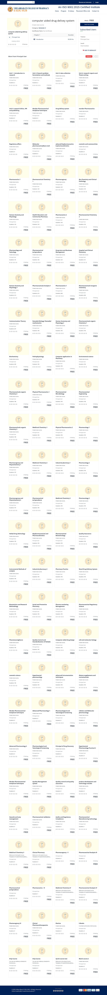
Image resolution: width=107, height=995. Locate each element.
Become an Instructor (85, 2)
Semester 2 (42, 28)
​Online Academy (16, 991)
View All (89, 56)
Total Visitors (58, 988)
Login (97, 2)
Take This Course (89, 24)
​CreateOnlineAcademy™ (28, 991)
